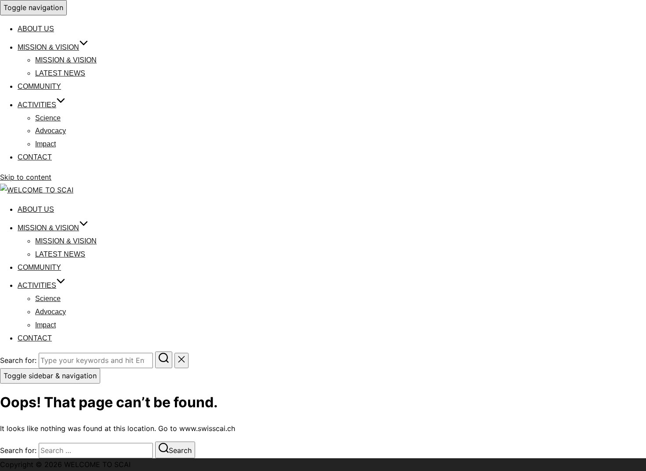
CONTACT (35, 157)
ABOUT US (36, 29)
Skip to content (25, 177)
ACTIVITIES (37, 105)
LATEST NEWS (60, 73)
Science (48, 118)
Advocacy (50, 130)
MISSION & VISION (48, 47)
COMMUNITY (39, 86)
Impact (45, 144)
